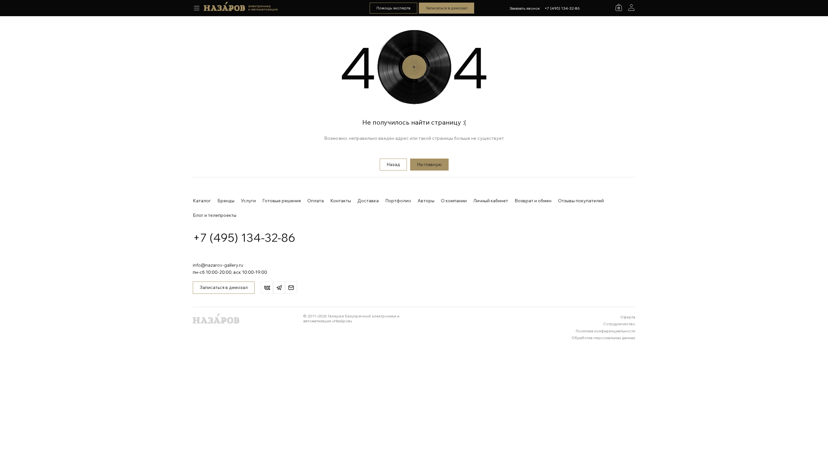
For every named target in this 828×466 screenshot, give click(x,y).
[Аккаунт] (631, 7)
